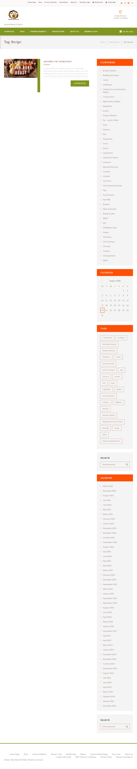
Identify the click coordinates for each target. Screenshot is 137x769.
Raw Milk (106, 199)
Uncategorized (109, 256)
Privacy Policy (106, 757)
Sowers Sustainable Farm (111, 441)
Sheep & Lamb (109, 213)
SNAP (105, 218)
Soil (104, 223)
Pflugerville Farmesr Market (112, 422)
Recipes (47, 64)
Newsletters (63, 2)
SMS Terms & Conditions (85, 757)
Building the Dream (111, 75)
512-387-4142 (128, 32)
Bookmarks (99, 2)
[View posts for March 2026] (102, 280)
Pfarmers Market (108, 415)
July (107, 500)
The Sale (106, 246)
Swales (106, 232)
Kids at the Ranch (108, 396)
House (105, 148)
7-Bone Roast (107, 338)
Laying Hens (108, 153)
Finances (106, 129)
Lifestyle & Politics (110, 157)
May (107, 509)
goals (113, 383)
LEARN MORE (80, 83)
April (107, 565)
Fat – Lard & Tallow (111, 120)
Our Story (107, 181)
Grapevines (108, 139)
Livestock (107, 162)
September (110, 542)
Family (118, 357)
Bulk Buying (71, 754)
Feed (105, 125)
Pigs (104, 190)
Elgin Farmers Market (111, 101)
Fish (104, 134)
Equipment (107, 106)
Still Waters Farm (110, 227)
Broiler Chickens (110, 70)
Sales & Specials (109, 209)
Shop (40, 2)
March (108, 486)
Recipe (116, 428)
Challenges (107, 84)
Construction (108, 97)
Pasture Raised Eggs (99, 754)
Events (106, 111)
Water (105, 260)
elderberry (106, 357)
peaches (105, 409)
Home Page (32, 2)
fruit (104, 383)
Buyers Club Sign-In (124, 757)
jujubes (119, 389)
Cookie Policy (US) (63, 757)
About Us (74, 2)
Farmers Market (108, 364)
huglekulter (106, 389)
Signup (83, 754)
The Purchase (109, 241)
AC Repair (121, 338)
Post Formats (108, 195)
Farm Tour (116, 754)
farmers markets (108, 370)
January (108, 523)
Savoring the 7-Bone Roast (58, 61)
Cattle (105, 80)
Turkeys (106, 251)
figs (121, 370)
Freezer (117, 376)
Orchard (106, 171)
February (109, 519)
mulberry (105, 402)
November (109, 491)
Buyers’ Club (56, 754)
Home (102, 42)
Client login (112, 2)
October (109, 537)
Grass (105, 143)
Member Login (85, 2)
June (107, 505)
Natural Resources (110, 167)
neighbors (118, 402)
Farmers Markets (50, 2)
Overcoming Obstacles (112, 185)
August (108, 495)
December (109, 528)
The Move (107, 237)
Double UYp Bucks (108, 351)
